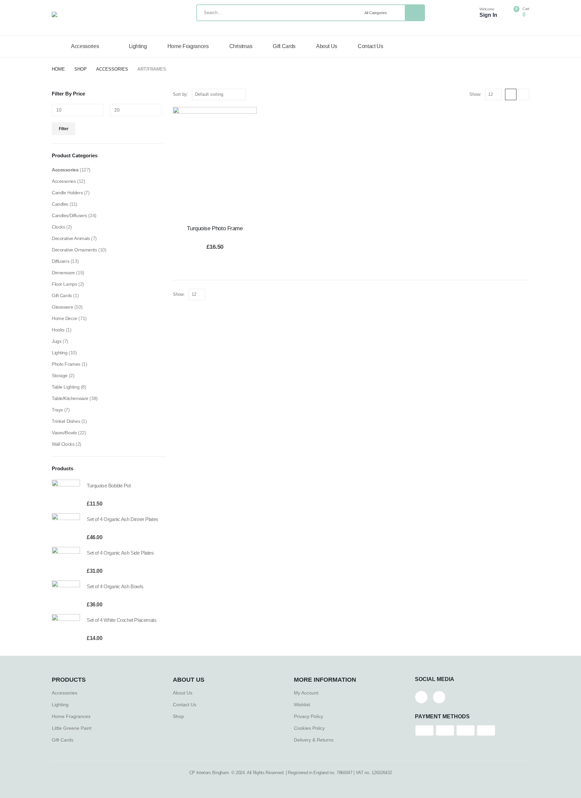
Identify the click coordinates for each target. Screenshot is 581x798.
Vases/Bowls (64, 432)
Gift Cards (284, 46)
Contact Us (370, 46)
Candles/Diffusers (69, 215)
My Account (306, 692)
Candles (60, 204)
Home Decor (64, 318)
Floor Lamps (64, 284)
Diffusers (60, 261)
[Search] (414, 13)
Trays (57, 409)
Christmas (241, 46)
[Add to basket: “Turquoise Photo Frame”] (215, 163)
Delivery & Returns (314, 740)
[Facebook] (421, 697)
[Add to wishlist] (198, 163)
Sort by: (180, 94)
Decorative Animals (71, 238)
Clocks (58, 227)
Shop (178, 716)
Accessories (85, 46)
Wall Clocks (63, 444)
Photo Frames (66, 364)
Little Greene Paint (71, 728)
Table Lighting (65, 387)
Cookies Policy (309, 728)
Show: (475, 94)
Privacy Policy (308, 716)
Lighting (138, 46)
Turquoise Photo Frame (214, 228)
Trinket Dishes (66, 421)
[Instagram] (439, 697)
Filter (64, 128)
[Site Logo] (102, 14)
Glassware (62, 307)
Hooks (58, 329)
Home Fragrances (188, 46)
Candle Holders (67, 192)
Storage (60, 375)
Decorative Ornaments (74, 249)
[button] (510, 94)
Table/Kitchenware (70, 398)
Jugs (56, 341)
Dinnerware (63, 272)
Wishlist (302, 704)
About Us (326, 46)
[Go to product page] (66, 494)
